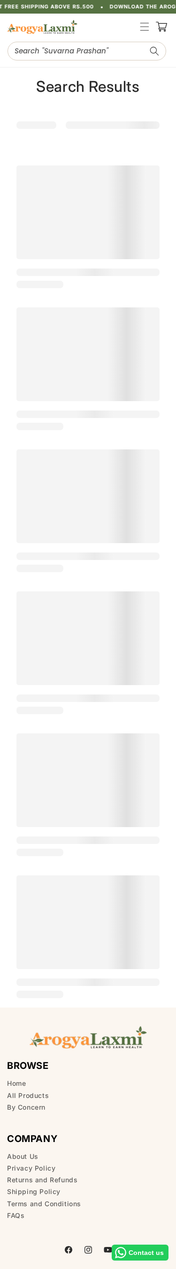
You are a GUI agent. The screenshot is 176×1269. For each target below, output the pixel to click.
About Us (22, 1156)
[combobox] (87, 51)
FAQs (15, 1215)
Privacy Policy (31, 1168)
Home (16, 1083)
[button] (144, 26)
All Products (28, 1095)
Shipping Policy (34, 1191)
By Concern (26, 1107)
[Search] (154, 51)
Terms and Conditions (44, 1204)
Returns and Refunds (42, 1180)
